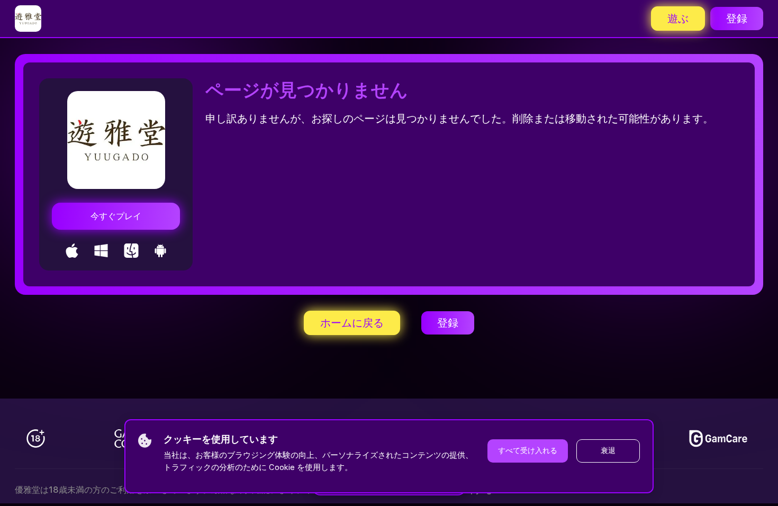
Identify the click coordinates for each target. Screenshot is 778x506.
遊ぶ (678, 18)
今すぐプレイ (116, 216)
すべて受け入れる (527, 450)
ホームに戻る (352, 323)
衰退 (608, 450)
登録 (736, 18)
